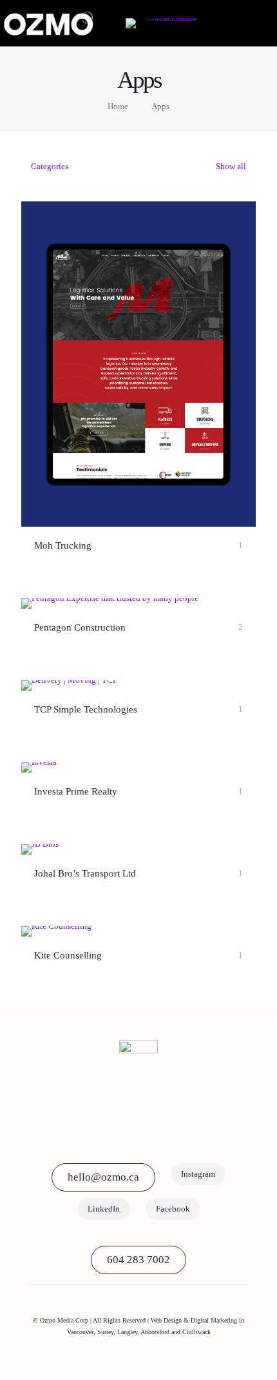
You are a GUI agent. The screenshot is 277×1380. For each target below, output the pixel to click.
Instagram (198, 1174)
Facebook (173, 1208)
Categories (49, 166)
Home (118, 106)
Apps (160, 106)
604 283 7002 (138, 1259)
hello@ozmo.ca (103, 1177)
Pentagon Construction (80, 627)
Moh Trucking (62, 545)
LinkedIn (104, 1208)
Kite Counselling (68, 955)
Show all (230, 166)
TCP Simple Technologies (85, 709)
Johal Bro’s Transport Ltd (85, 873)
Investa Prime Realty (75, 791)
